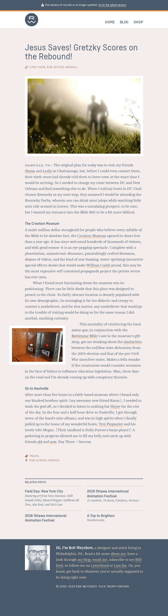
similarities (133, 342)
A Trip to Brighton (100, 516)
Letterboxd (100, 566)
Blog (124, 22)
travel (34, 456)
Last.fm (120, 566)
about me (118, 554)
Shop (138, 22)
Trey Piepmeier (111, 424)
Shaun (30, 171)
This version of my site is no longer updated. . (85, 5)
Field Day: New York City (44, 491)
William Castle (98, 266)
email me (99, 560)
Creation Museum (91, 236)
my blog (84, 560)
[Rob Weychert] (31, 25)
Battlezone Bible (85, 336)
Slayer (115, 407)
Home (110, 22)
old (39, 442)
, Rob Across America (53, 67)
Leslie (47, 171)
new (53, 442)
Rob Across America (44, 460)
